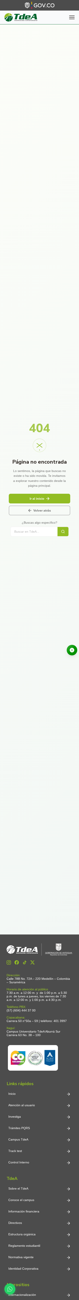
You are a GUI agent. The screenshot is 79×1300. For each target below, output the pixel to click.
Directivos (15, 1223)
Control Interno (18, 1162)
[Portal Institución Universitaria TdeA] (20, 17)
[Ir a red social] (9, 962)
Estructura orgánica (22, 1234)
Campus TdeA (18, 1139)
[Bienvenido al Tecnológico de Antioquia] (39, 949)
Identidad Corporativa (23, 1268)
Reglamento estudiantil (24, 1245)
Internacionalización (22, 1294)
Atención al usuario (21, 1105)
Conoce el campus (21, 1200)
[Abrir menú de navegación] (72, 17)
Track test (15, 1151)
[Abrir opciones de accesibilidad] (72, 650)
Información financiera (23, 1211)
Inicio (12, 1093)
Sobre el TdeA (18, 1188)
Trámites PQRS (19, 1128)
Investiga (14, 1116)
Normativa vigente (21, 1257)
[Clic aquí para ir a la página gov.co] (39, 5)
